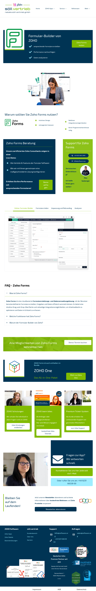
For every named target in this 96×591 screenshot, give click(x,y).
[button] (48, 293)
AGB (59, 589)
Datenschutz (81, 589)
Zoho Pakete (9, 537)
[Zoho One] (14, 362)
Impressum (37, 589)
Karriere (30, 540)
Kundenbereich (32, 533)
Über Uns (30, 537)
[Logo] (17, 8)
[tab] (23, 208)
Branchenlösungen (11, 540)
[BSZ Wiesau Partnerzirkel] (81, 562)
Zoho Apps (8, 534)
